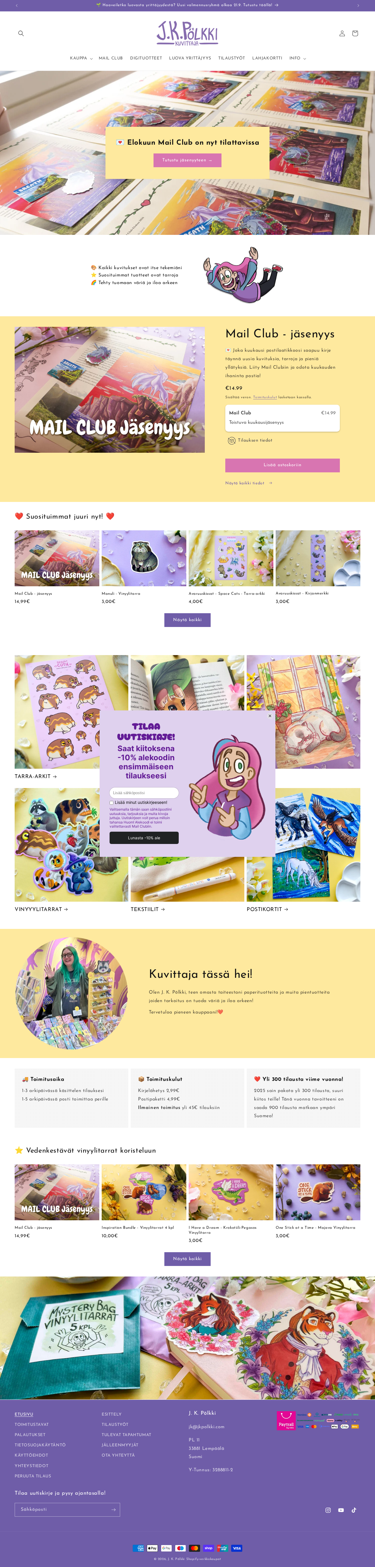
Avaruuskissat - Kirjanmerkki (302, 593)
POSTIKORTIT (264, 909)
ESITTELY (112, 1414)
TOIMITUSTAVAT (32, 1425)
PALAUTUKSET (30, 1435)
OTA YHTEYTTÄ (118, 1455)
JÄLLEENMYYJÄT (120, 1445)
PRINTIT (257, 777)
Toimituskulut (265, 397)
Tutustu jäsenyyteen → (187, 160)
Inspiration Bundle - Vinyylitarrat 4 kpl (138, 1228)
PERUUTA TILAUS (33, 1476)
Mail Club (241, 413)
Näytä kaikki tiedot (245, 483)
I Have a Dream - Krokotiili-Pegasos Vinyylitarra (223, 1230)
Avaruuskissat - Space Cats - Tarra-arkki (227, 594)
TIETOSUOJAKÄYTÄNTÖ (40, 1445)
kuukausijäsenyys (266, 422)
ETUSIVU (24, 1414)
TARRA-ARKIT (33, 777)
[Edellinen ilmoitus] (16, 5)
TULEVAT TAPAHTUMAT (126, 1435)
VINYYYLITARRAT (38, 909)
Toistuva (238, 422)
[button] (21, 33)
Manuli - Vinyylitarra (121, 594)
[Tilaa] (113, 1510)
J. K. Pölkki (176, 1559)
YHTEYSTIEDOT (31, 1466)
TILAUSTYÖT (115, 1425)
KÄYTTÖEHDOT (31, 1455)
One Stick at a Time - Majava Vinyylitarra (316, 1228)
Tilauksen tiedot (255, 440)
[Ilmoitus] (358, 5)
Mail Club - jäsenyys (33, 594)
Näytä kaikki (187, 620)
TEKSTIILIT (145, 909)
